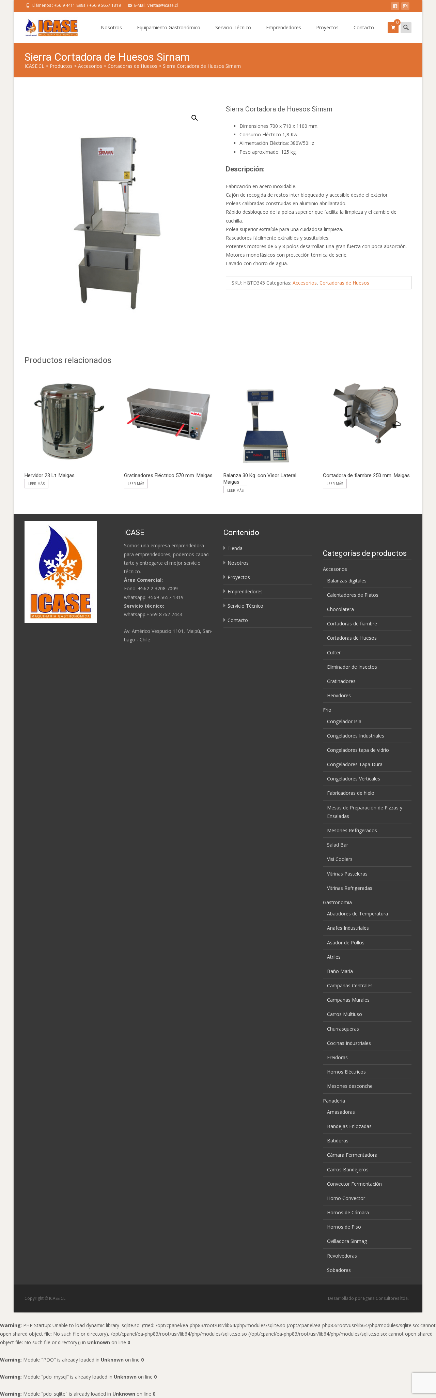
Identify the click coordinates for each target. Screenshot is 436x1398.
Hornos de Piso (344, 1227)
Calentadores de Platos (352, 595)
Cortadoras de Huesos (344, 282)
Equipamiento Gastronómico (168, 27)
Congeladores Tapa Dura (355, 764)
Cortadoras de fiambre (352, 623)
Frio (327, 709)
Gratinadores (341, 681)
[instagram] (405, 7)
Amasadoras (341, 1112)
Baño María (340, 971)
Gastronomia (337, 902)
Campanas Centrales (350, 985)
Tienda (235, 548)
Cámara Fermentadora (352, 1155)
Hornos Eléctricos (346, 1071)
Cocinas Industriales (349, 1043)
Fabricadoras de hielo (350, 793)
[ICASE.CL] (46, 26)
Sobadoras (339, 1270)
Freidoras (337, 1057)
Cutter (334, 652)
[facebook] (395, 7)
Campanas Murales (348, 1000)
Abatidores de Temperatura (357, 913)
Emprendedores (283, 27)
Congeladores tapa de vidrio (358, 750)
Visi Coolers (340, 859)
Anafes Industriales (348, 928)
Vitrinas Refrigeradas (349, 888)
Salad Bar (337, 844)
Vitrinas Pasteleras (347, 873)
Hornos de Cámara (348, 1212)
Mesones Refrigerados (352, 830)
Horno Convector (346, 1198)
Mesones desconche (350, 1086)
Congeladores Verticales (353, 778)
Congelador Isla (344, 721)
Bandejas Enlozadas (349, 1126)
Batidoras (337, 1140)
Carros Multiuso (344, 1014)
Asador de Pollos (345, 942)
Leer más (36, 483)
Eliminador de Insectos (352, 667)
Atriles (334, 957)
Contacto (364, 27)
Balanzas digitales (347, 580)
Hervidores (339, 695)
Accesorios (305, 282)
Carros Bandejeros (348, 1169)
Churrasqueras (343, 1028)
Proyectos (327, 27)
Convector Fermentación (354, 1184)
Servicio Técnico (233, 27)
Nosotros (111, 27)
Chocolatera (340, 609)
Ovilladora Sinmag (347, 1241)
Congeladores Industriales (355, 735)
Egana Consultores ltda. (386, 1298)
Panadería (334, 1100)
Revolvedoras (342, 1255)
